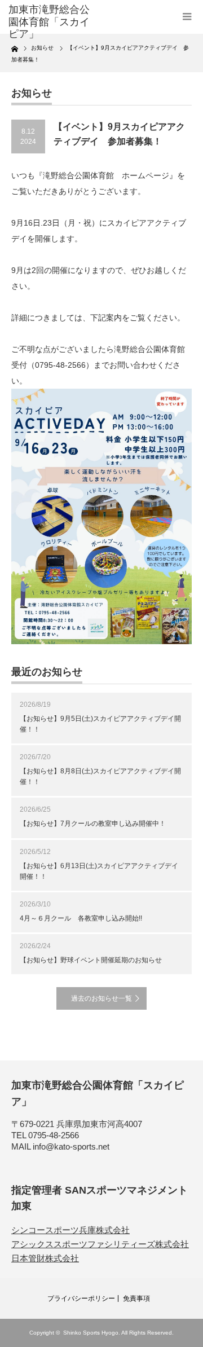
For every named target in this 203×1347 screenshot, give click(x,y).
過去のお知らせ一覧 (101, 998)
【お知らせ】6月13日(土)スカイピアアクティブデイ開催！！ (99, 871)
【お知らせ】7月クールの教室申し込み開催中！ (93, 823)
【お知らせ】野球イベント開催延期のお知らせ (91, 960)
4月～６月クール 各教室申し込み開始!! (81, 918)
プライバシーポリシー (81, 1298)
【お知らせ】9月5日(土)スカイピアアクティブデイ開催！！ (100, 724)
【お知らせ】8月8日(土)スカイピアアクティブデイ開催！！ (100, 776)
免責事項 (136, 1298)
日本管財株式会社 (45, 1258)
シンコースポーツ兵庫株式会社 (70, 1230)
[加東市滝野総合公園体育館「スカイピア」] (49, 22)
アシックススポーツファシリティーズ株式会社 (100, 1244)
